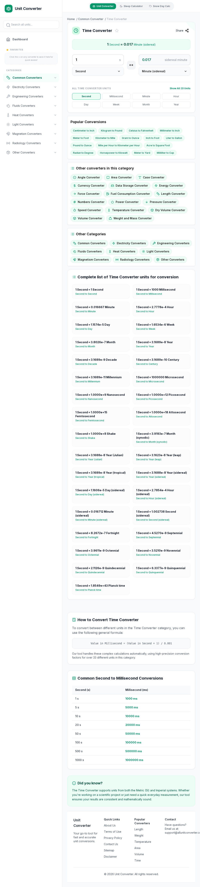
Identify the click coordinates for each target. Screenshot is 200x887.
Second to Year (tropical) (91, 476)
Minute (146, 96)
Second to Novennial (149, 554)
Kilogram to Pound (111, 130)
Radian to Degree (83, 152)
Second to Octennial (88, 554)
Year (176, 104)
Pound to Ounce (82, 145)
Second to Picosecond (151, 399)
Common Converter (90, 19)
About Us (110, 825)
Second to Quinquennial (151, 572)
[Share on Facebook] (194, 40)
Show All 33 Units (180, 88)
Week (116, 104)
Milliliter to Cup (165, 152)
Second (86, 96)
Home (71, 19)
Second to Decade (87, 363)
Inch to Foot (152, 138)
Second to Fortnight (88, 537)
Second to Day (85, 328)
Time (137, 860)
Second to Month (86, 346)
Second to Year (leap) (150, 459)
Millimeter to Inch (170, 130)
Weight (138, 835)
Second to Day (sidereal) (91, 494)
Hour (176, 96)
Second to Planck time (89, 589)
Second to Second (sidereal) (154, 519)
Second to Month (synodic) (153, 441)
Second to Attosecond (150, 416)
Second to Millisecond (150, 293)
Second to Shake (86, 437)
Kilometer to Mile (105, 138)
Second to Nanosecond (90, 399)
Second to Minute (87, 311)
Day (86, 104)
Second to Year (146, 346)
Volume (139, 854)
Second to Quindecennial (91, 572)
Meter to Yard (142, 152)
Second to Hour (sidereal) (152, 498)
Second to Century (148, 363)
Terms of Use (112, 831)
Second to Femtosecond (91, 420)
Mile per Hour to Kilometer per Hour (119, 145)
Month (146, 104)
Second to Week (147, 328)
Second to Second (87, 293)
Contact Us (111, 844)
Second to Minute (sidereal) (93, 519)
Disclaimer (110, 856)
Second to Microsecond (151, 381)
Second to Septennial (150, 537)
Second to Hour (146, 311)
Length (138, 829)
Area (137, 848)
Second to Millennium (89, 381)
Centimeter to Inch (83, 130)
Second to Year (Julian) (90, 459)
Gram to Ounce (130, 138)
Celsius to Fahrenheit (141, 130)
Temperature (142, 841)
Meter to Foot (81, 138)
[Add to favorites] (117, 30)
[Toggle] (55, 78)
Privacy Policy (113, 837)
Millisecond (116, 96)
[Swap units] (131, 65)
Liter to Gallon (174, 138)
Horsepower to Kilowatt (114, 152)
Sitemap (109, 850)
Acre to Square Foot (158, 145)
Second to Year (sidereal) (152, 476)
